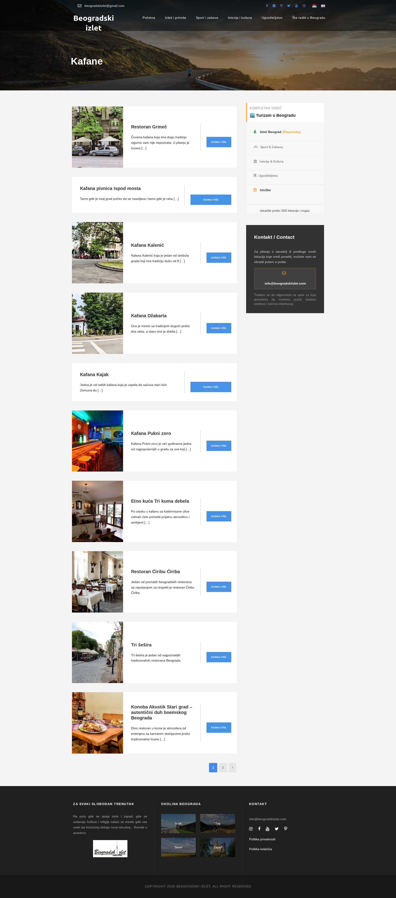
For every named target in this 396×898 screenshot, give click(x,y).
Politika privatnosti (262, 839)
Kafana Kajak (94, 374)
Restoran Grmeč (149, 126)
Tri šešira (141, 644)
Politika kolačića (260, 849)
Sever (178, 847)
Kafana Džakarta (149, 315)
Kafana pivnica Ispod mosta (110, 188)
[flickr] (274, 6)
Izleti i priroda (175, 17)
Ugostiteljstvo (272, 17)
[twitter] (288, 6)
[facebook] (267, 6)
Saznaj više (218, 142)
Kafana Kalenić (147, 245)
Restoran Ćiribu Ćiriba (155, 571)
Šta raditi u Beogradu (308, 17)
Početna (149, 17)
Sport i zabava (207, 17)
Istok (178, 823)
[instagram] (304, 6)
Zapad (218, 847)
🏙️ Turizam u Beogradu (273, 115)
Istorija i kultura (240, 17)
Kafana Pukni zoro (151, 433)
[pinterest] (281, 6)
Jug (217, 823)
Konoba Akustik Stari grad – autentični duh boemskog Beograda (161, 712)
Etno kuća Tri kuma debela (160, 501)
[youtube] (296, 6)
